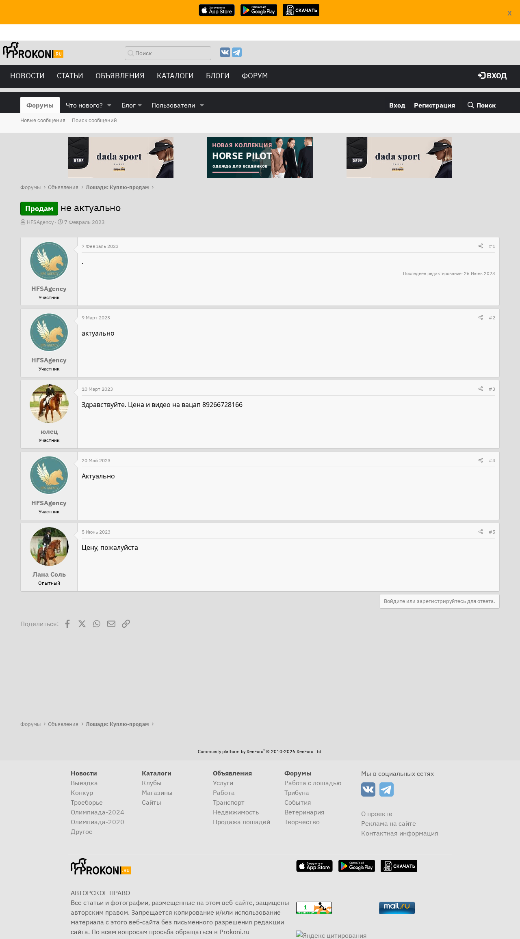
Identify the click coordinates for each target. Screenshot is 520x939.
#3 (492, 389)
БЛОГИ (218, 75)
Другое (82, 831)
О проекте (376, 814)
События (297, 802)
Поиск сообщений (94, 120)
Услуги (223, 783)
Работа (224, 792)
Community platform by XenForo (260, 751)
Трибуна (296, 792)
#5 (492, 532)
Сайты (151, 802)
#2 (492, 317)
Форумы (40, 105)
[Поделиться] (480, 246)
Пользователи (173, 105)
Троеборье (87, 802)
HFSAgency (40, 222)
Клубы (152, 783)
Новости (27, 75)
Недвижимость (236, 812)
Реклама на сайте (388, 823)
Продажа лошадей (241, 822)
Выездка (84, 783)
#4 (492, 460)
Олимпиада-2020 (97, 822)
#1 (492, 246)
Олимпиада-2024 (97, 812)
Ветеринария (304, 812)
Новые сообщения (42, 120)
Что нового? (84, 105)
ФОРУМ (255, 75)
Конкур (82, 792)
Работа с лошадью (313, 783)
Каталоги (175, 75)
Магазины (157, 792)
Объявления (120, 75)
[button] (109, 105)
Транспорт (229, 802)
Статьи (70, 75)
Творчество (302, 822)
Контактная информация (399, 833)
